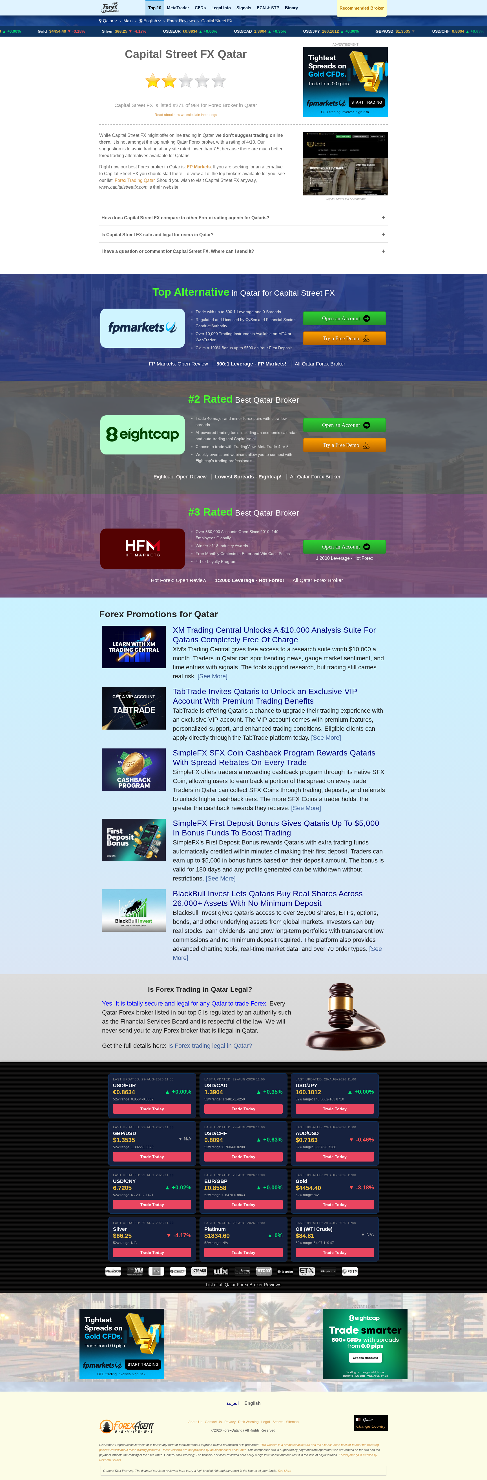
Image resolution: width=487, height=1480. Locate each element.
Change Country (371, 1426)
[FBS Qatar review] (156, 1274)
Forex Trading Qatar (134, 180)
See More (284, 1470)
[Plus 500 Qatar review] (113, 1274)
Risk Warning (248, 1422)
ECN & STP (268, 7)
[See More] (212, 676)
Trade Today (152, 1109)
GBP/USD (328, 31)
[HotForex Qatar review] (242, 1274)
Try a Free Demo (341, 338)
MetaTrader (178, 7)
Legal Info (221, 7)
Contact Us (213, 1422)
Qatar (108, 20)
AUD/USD (453, 31)
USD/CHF (384, 31)
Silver (50, 31)
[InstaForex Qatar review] (178, 1274)
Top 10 (154, 7)
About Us (195, 1422)
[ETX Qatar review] (307, 1274)
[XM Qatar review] (135, 1274)
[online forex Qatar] (113, 11)
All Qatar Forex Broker (320, 364)
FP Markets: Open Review (178, 364)
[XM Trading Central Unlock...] (134, 666)
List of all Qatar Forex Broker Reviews (243, 1284)
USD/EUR (115, 31)
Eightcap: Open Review (180, 477)
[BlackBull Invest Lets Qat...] (134, 929)
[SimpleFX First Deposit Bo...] (134, 859)
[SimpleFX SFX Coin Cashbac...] (134, 788)
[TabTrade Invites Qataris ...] (134, 727)
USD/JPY (254, 31)
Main (127, 20)
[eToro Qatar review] (264, 1274)
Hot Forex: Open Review (178, 580)
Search (278, 1422)
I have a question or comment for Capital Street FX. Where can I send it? (243, 251)
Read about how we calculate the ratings (186, 115)
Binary (291, 7)
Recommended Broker (362, 8)
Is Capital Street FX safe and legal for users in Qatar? (243, 234)
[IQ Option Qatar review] (285, 1274)
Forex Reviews (181, 20)
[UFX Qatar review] (221, 1274)
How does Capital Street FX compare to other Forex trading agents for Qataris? (243, 217)
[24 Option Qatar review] (328, 1274)
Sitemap (292, 1422)
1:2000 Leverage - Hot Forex (344, 558)
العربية (232, 1403)
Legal (265, 1422)
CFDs (200, 7)
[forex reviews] (126, 1432)
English (150, 20)
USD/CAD (186, 31)
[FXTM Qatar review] (350, 1274)
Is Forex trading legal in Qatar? (210, 1045)
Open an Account (341, 318)
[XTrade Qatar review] (199, 1274)
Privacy (230, 1422)
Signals (243, 7)
